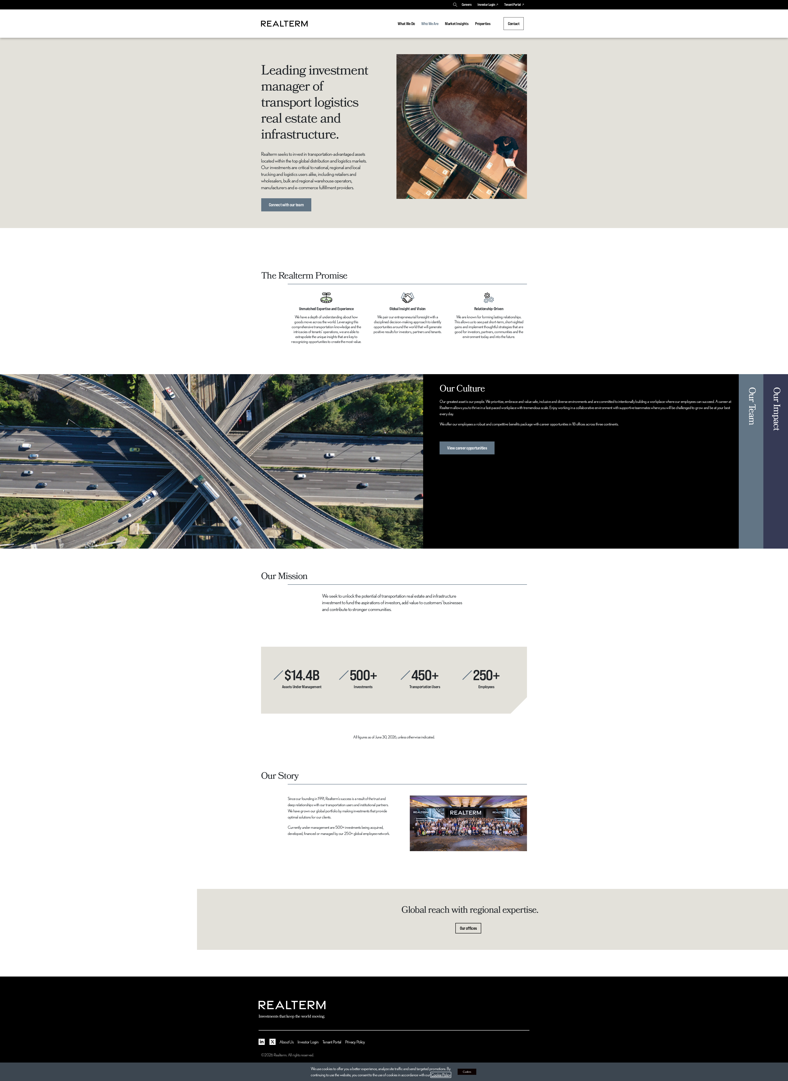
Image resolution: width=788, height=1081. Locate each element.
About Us (286, 1041)
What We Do (406, 23)
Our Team (751, 406)
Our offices (468, 928)
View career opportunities (467, 448)
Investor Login (486, 4)
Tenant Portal (512, 4)
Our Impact (775, 408)
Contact (513, 23)
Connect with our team (286, 204)
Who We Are (429, 23)
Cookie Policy (441, 1074)
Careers (466, 4)
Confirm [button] (467, 1071)
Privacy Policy (355, 1041)
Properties (482, 23)
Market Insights (456, 23)
